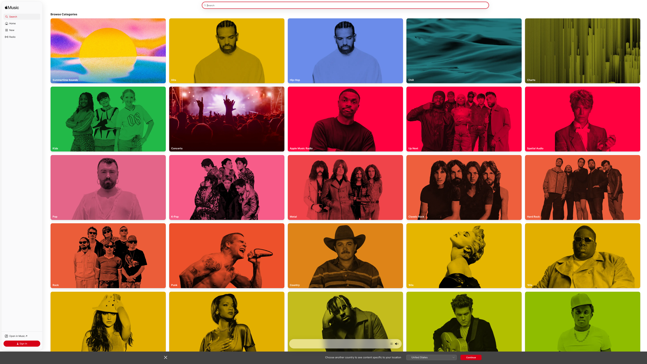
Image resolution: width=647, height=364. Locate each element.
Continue (471, 357)
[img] (12, 8)
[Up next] (391, 343)
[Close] (165, 357)
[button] (22, 17)
